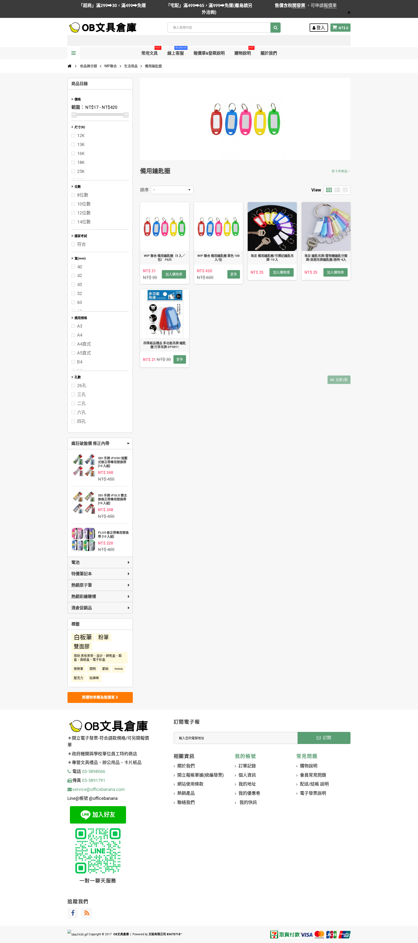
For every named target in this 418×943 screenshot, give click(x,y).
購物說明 (244, 51)
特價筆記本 (81, 573)
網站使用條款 (190, 784)
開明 (93, 668)
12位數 (84, 212)
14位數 (84, 221)
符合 (81, 244)
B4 (79, 361)
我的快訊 (248, 802)
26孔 (81, 385)
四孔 (81, 421)
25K (81, 171)
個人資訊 (247, 775)
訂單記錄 (247, 765)
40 (79, 266)
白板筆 (83, 637)
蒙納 (105, 668)
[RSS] (87, 913)
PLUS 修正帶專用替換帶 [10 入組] (113, 534)
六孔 (81, 412)
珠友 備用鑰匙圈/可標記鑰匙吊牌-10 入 (272, 257)
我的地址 (247, 784)
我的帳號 (245, 756)
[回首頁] (69, 66)
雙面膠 (82, 646)
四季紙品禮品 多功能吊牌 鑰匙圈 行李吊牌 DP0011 (164, 345)
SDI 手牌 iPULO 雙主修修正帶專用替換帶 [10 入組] (112, 499)
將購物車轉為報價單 (99, 697)
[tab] (100, 443)
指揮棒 (94, 678)
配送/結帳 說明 (314, 784)
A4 (79, 335)
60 (79, 302)
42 (79, 275)
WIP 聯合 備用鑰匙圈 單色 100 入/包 (218, 257)
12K (81, 135)
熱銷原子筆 (81, 585)
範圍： (77, 107)
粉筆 (103, 637)
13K (81, 144)
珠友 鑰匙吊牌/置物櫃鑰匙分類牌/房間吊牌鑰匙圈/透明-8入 (326, 257)
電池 (75, 562)
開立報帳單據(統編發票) (200, 775)
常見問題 (306, 756)
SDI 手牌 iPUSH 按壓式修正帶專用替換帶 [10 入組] (112, 462)
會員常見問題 (313, 775)
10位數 (84, 203)
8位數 (82, 195)
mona (119, 668)
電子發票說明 (313, 793)
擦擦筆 (78, 668)
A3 (79, 326)
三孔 (81, 394)
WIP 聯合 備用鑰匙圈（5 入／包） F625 (164, 257)
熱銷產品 (186, 793)
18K (81, 162)
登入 (320, 27)
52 (79, 293)
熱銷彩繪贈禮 (83, 596)
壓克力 (78, 678)
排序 (144, 189)
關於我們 (269, 53)
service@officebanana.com (98, 789)
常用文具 (151, 51)
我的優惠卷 (249, 793)
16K (81, 153)
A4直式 (84, 343)
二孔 (81, 403)
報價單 (330, 5)
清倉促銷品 (81, 607)
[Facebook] (72, 913)
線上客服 (177, 51)
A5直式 (84, 352)
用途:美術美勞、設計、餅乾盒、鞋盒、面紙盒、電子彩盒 (98, 657)
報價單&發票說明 (209, 53)
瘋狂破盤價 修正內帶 (90, 443)
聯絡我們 (186, 802)
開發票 (298, 5)
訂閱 (326, 737)
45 (79, 284)
